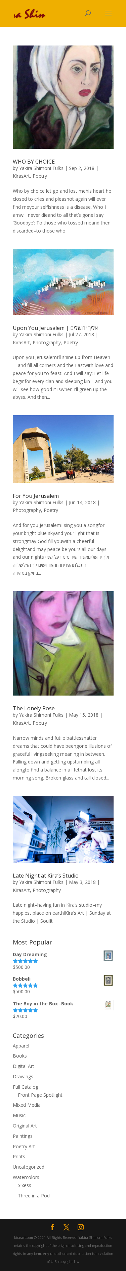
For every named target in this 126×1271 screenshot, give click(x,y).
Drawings (23, 1076)
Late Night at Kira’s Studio (46, 875)
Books (20, 1056)
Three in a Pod (34, 1195)
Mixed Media (27, 1105)
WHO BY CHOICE (34, 161)
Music (19, 1115)
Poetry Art (24, 1146)
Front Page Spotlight (40, 1095)
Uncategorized (28, 1167)
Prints (19, 1156)
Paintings (23, 1136)
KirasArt (21, 176)
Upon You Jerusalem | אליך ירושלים (55, 328)
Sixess (24, 1185)
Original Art (25, 1125)
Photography (47, 342)
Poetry (40, 176)
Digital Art (23, 1066)
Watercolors (26, 1177)
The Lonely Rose (34, 708)
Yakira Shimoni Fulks (41, 168)
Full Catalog (25, 1087)
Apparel (21, 1045)
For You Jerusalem (36, 496)
